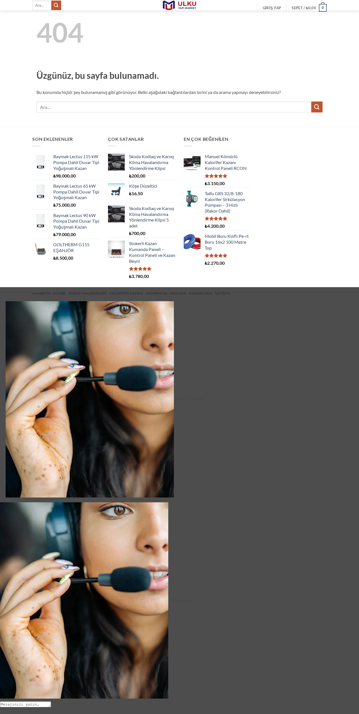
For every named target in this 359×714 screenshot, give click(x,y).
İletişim (222, 293)
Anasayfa (41, 293)
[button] (272, 7)
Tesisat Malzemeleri (87, 293)
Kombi (59, 293)
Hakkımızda (200, 293)
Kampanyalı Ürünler (166, 293)
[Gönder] (56, 5)
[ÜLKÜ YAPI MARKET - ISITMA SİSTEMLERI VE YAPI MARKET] (179, 5)
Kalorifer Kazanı (126, 293)
